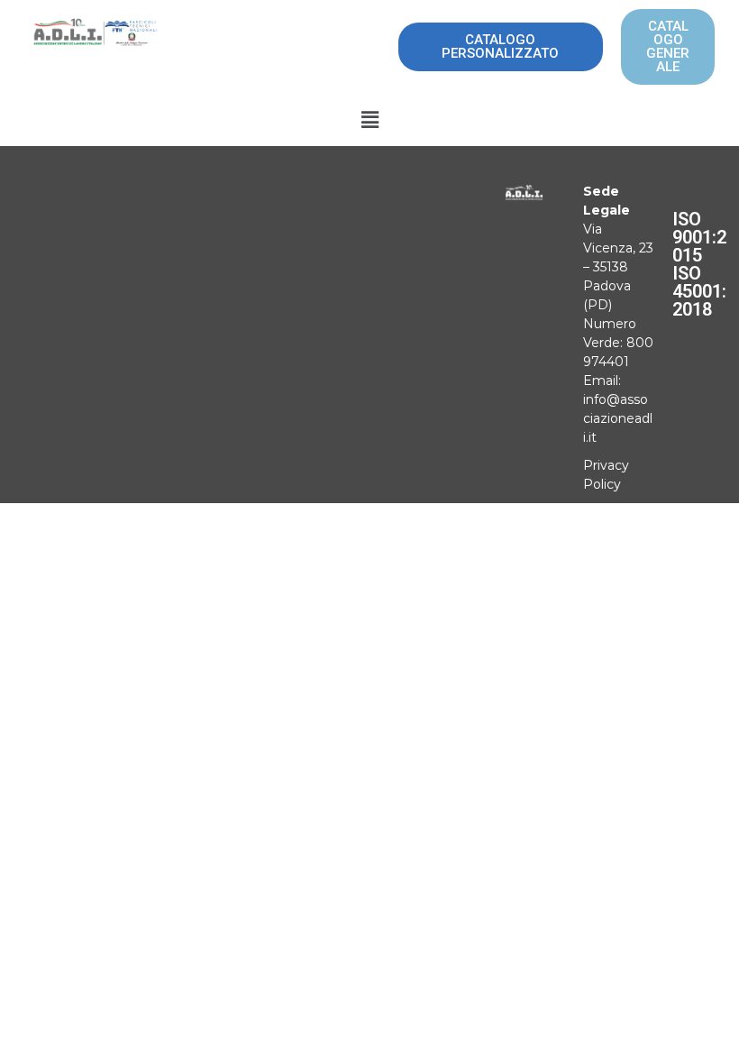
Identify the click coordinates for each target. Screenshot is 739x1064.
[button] (369, 120)
